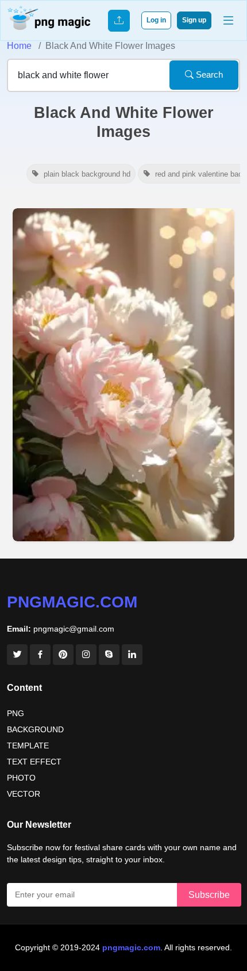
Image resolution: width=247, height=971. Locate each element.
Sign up (194, 20)
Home (19, 46)
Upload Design (119, 21)
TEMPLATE (28, 745)
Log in (156, 20)
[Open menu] (228, 20)
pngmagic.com (72, 602)
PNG (15, 713)
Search (208, 74)
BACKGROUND (35, 729)
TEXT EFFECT (34, 762)
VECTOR (23, 794)
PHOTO (21, 778)
